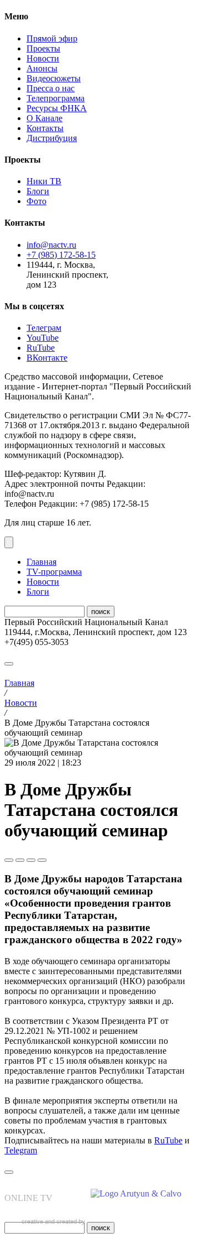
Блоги (38, 191)
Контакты (45, 128)
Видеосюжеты (54, 78)
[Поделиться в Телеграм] (8, 860)
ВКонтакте (47, 357)
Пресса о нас (51, 88)
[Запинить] (42, 860)
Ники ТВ (44, 181)
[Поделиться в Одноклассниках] (31, 860)
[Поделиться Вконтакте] (19, 860)
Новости (43, 58)
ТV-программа (54, 571)
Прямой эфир (52, 38)
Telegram (20, 1150)
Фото (36, 201)
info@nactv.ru (51, 244)
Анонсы (42, 68)
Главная (41, 561)
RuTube (41, 347)
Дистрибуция (52, 138)
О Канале (44, 118)
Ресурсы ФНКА (57, 108)
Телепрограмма (56, 98)
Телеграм (44, 327)
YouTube (43, 337)
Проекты (43, 48)
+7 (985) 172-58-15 (61, 254)
